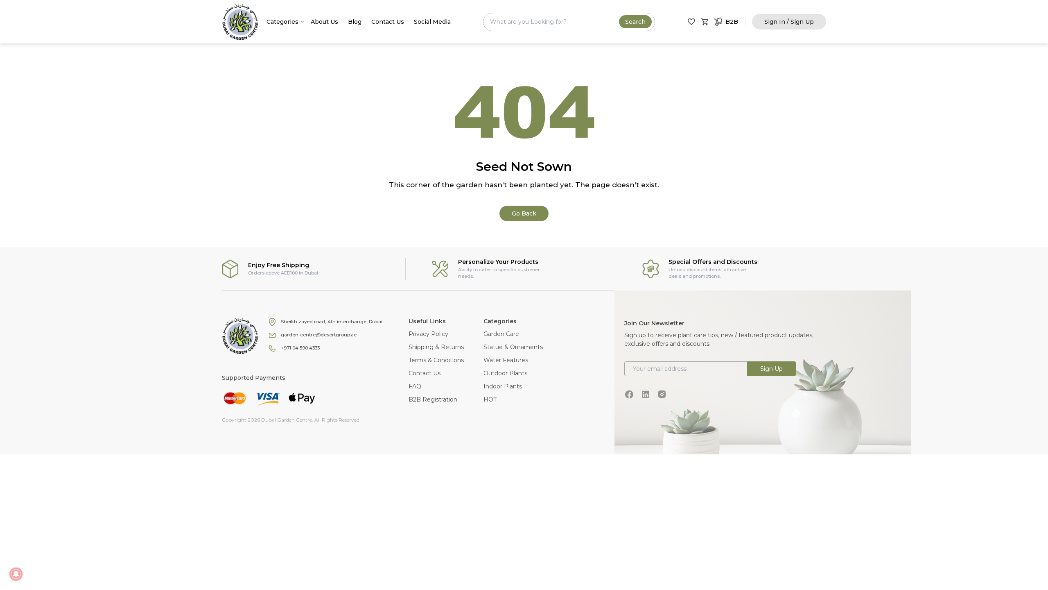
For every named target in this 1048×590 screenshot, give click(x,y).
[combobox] (569, 22)
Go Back (524, 213)
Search (635, 21)
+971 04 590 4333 (300, 348)
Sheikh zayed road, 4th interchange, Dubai (331, 321)
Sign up (771, 368)
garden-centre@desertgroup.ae (319, 335)
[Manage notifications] (16, 574)
